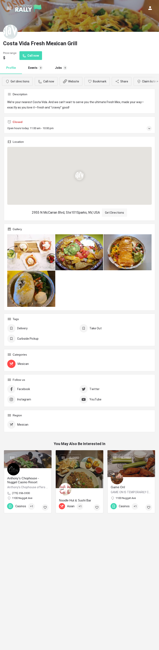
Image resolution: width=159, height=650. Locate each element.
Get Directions (114, 212)
